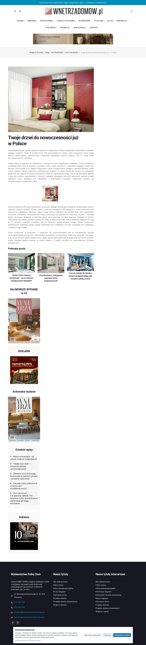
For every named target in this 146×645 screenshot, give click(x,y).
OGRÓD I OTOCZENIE (65, 21)
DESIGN (20, 21)
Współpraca (80, 28)
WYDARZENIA (84, 21)
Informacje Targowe (103, 592)
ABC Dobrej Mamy (60, 582)
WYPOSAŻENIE (46, 21)
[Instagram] (20, 11)
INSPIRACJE (122, 21)
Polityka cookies (35, 640)
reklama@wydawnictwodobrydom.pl (29, 617)
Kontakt (94, 28)
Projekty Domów (59, 598)
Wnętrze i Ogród (102, 611)
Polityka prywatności (22, 640)
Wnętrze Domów (59, 605)
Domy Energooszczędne (63, 588)
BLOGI (110, 21)
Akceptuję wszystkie (122, 635)
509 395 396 (19, 602)
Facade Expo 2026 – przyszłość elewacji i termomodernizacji (20, 466)
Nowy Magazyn (59, 592)
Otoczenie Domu (60, 595)
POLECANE (98, 21)
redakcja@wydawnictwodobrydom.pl (29, 612)
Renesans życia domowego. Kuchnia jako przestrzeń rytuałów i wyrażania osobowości (24, 476)
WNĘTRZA (31, 21)
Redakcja (64, 28)
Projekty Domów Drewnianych (65, 601)
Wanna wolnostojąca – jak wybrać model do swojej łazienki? (23, 457)
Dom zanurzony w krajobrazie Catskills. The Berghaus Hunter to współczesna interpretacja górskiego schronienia (24, 498)
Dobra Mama (58, 585)
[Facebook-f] (15, 11)
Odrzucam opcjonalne (92, 635)
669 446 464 (19, 607)
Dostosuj (107, 635)
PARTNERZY (51, 28)
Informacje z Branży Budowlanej (108, 595)
